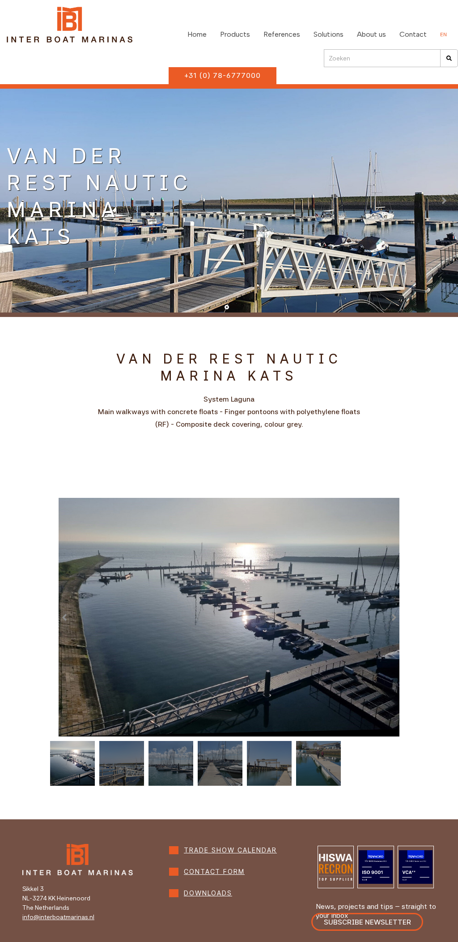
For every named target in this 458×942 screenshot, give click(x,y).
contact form (214, 872)
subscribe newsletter (367, 922)
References (281, 34)
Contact (413, 34)
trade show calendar (230, 850)
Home (197, 34)
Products (235, 34)
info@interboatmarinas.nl (58, 917)
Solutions (329, 34)
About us (371, 34)
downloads (208, 893)
